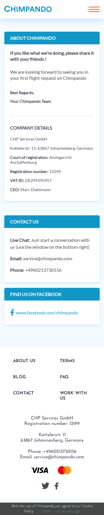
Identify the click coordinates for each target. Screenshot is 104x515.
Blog (19, 377)
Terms (67, 361)
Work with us (73, 396)
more (46, 511)
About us (24, 361)
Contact (23, 393)
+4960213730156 (43, 270)
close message (68, 511)
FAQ (64, 377)
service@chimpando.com (47, 258)
